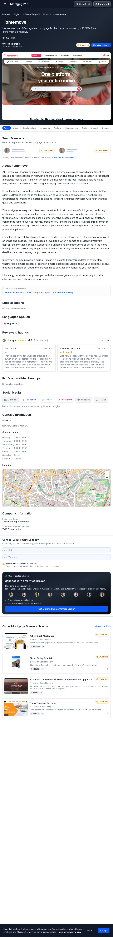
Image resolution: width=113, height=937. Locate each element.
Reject (90, 930)
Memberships (71, 128)
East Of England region (38, 292)
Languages (45, 128)
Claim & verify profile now (63, 158)
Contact (94, 128)
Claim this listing (100, 45)
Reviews (57, 128)
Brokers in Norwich (14, 292)
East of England (32, 14)
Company (106, 128)
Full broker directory (63, 292)
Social (84, 128)
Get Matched (102, 4)
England (17, 14)
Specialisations (29, 128)
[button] (56, 485)
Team (6, 128)
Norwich (47, 14)
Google (12, 340)
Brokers (6, 14)
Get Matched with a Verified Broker (56, 609)
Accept (103, 930)
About (16, 128)
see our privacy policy (70, 932)
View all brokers (103, 626)
